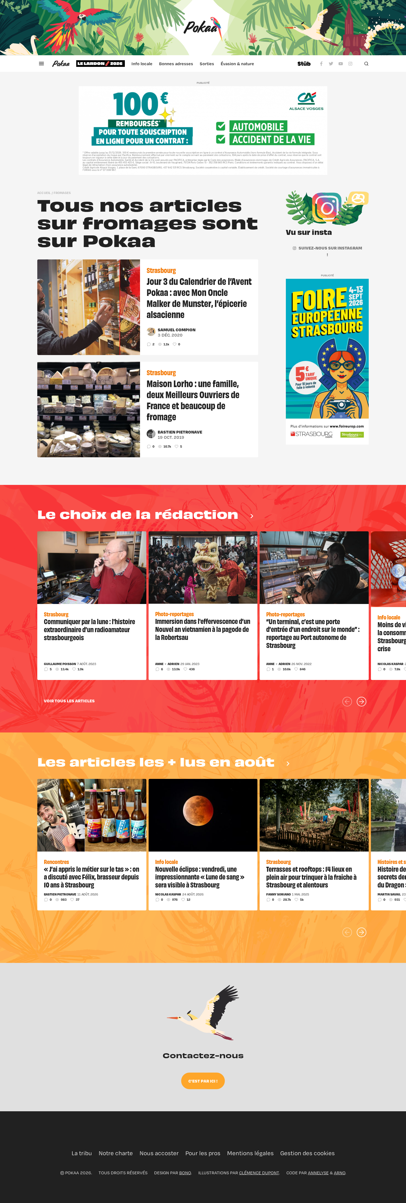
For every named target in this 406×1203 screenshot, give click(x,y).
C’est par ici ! (203, 1081)
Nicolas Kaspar (391, 664)
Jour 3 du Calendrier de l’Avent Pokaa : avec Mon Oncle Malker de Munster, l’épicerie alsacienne (199, 297)
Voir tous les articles (69, 700)
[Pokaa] (203, 27)
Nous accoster (159, 1153)
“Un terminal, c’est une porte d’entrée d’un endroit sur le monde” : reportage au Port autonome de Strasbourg (313, 633)
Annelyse (318, 1172)
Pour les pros (202, 1153)
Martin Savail (389, 894)
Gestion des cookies (307, 1153)
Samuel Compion (177, 329)
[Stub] (304, 63)
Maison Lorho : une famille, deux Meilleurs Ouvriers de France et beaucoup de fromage (193, 399)
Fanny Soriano (278, 894)
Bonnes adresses (176, 63)
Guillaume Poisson (60, 664)
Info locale (141, 63)
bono (185, 1172)
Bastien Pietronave (180, 432)
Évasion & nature (237, 63)
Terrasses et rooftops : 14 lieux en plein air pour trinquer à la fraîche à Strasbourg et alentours (311, 876)
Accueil (44, 193)
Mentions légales (250, 1153)
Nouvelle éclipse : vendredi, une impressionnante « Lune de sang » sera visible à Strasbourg (199, 876)
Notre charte (116, 1153)
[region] (183, 63)
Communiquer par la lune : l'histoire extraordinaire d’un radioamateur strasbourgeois (89, 629)
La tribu (82, 1153)
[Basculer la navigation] (41, 63)
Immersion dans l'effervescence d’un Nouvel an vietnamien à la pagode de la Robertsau (202, 628)
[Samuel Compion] (151, 331)
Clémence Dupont (259, 1172)
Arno (339, 1172)
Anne (159, 664)
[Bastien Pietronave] (151, 433)
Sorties (207, 63)
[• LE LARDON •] (100, 63)
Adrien (173, 664)
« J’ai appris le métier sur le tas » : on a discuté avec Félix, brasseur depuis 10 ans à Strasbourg (91, 876)
